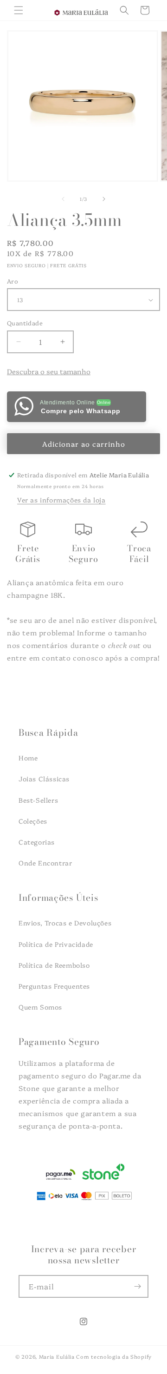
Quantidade (25, 322)
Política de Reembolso (54, 965)
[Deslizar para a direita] (104, 199)
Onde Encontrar (45, 862)
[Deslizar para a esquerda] (63, 199)
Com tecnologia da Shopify (114, 1356)
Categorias (37, 841)
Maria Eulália (57, 1356)
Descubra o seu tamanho (48, 371)
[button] (18, 10)
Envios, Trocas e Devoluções (65, 922)
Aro (12, 281)
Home (28, 757)
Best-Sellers (38, 800)
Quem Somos (40, 1006)
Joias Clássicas (44, 778)
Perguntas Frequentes (54, 986)
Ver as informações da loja (61, 499)
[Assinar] (137, 1286)
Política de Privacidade (56, 944)
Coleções (33, 821)
